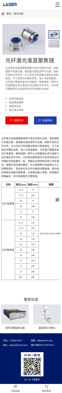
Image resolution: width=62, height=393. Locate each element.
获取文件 (18, 120)
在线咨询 (47, 120)
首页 (8, 13)
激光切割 (18, 13)
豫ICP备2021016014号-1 (43, 344)
